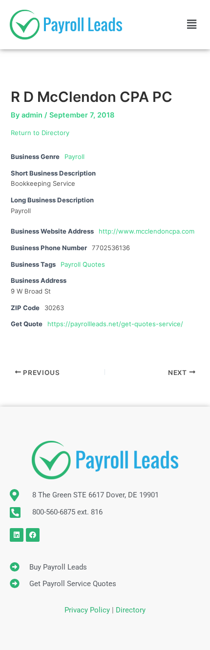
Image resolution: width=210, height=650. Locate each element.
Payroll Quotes (83, 264)
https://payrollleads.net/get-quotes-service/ (115, 324)
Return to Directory (40, 133)
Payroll (74, 156)
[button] (192, 25)
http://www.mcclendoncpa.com (146, 231)
